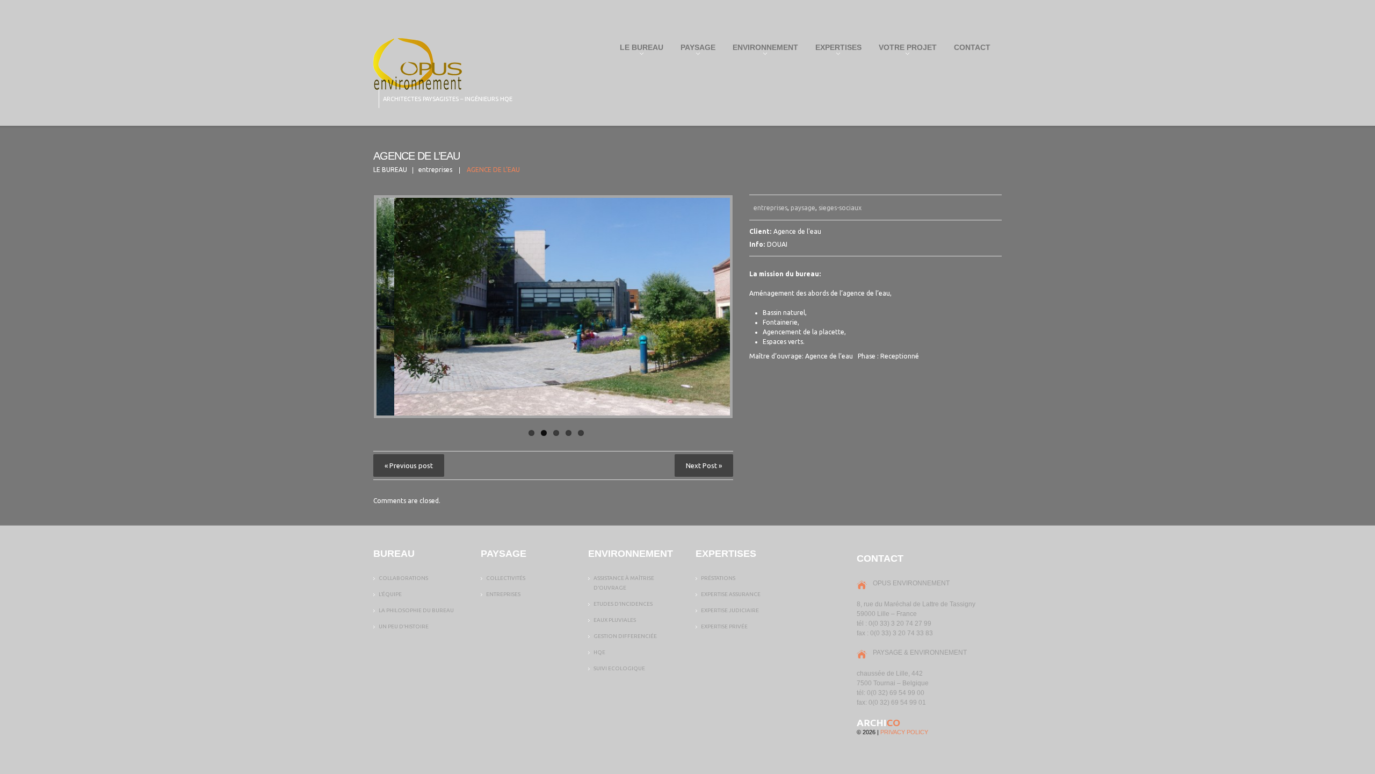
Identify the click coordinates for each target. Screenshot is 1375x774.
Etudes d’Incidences (623, 604)
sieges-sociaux (840, 207)
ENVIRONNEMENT (762, 49)
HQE (599, 652)
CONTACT (972, 47)
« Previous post (409, 465)
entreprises (435, 169)
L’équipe (390, 594)
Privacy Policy (904, 732)
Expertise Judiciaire (730, 610)
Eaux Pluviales (615, 620)
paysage (803, 207)
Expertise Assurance (731, 594)
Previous (385, 307)
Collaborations (403, 578)
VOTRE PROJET (904, 49)
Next (722, 307)
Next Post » (704, 465)
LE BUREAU (638, 49)
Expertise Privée (724, 626)
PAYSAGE (694, 49)
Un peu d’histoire (404, 626)
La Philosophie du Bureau (416, 610)
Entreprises (503, 594)
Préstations (718, 578)
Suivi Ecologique (619, 668)
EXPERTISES (835, 49)
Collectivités (505, 578)
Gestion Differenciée (625, 636)
